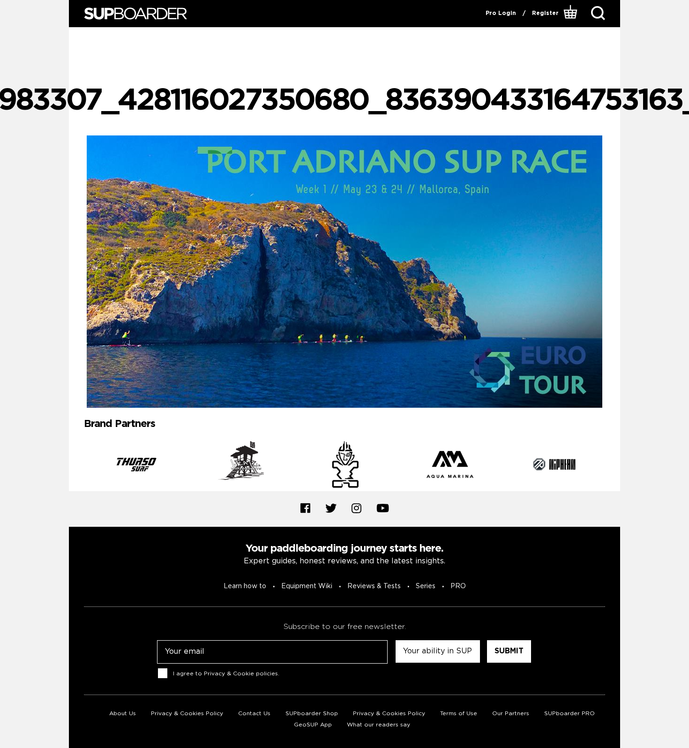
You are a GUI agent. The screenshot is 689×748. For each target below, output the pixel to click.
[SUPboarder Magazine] (135, 13)
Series (425, 586)
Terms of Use (458, 713)
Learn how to (245, 586)
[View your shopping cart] (571, 13)
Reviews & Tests (374, 586)
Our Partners (510, 713)
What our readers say (378, 724)
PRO (458, 586)
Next (612, 466)
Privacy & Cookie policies (241, 673)
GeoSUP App (313, 724)
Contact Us (254, 713)
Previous (77, 466)
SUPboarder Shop (311, 713)
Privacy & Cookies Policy (187, 713)
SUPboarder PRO (569, 713)
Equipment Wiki (306, 586)
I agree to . (226, 673)
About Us (122, 713)
